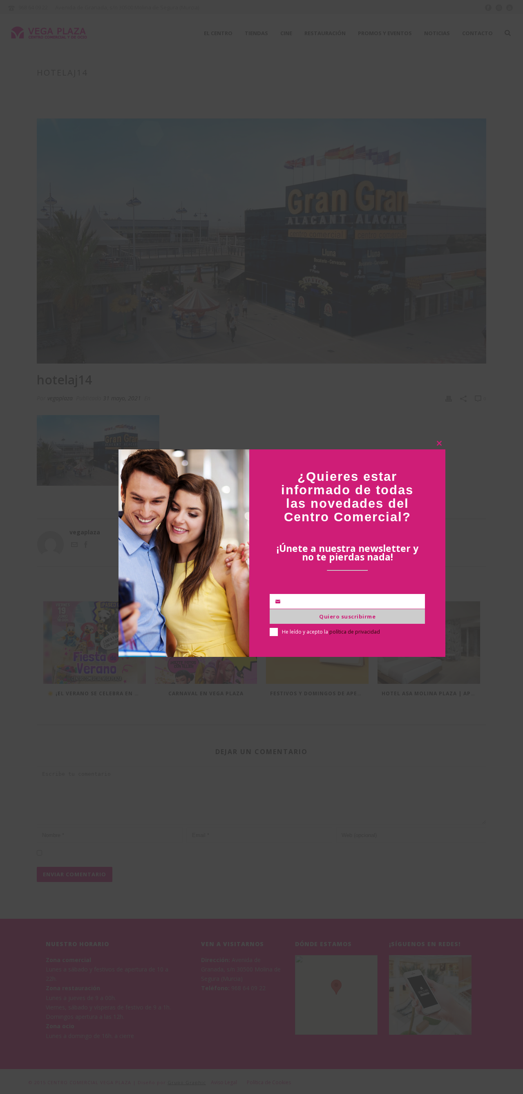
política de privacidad (354, 631)
